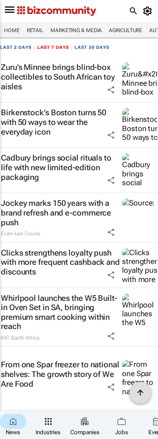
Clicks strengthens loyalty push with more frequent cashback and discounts (60, 262)
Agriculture (125, 30)
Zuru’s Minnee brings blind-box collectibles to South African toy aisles (58, 76)
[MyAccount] (149, 11)
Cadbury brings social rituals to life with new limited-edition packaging (56, 167)
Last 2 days (16, 47)
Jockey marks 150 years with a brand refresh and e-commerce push (56, 212)
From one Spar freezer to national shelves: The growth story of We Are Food (60, 374)
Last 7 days (53, 47)
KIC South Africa (20, 338)
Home (12, 30)
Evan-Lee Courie (20, 233)
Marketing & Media (76, 30)
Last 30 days (92, 47)
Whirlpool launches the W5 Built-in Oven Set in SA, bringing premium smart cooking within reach (59, 312)
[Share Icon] (111, 89)
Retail (35, 30)
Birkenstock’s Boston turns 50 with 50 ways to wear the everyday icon (53, 122)
